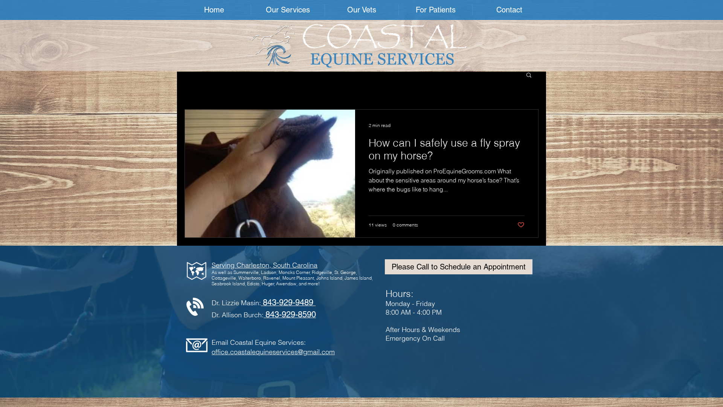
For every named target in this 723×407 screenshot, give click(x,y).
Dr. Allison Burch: (264, 315)
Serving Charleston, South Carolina (264, 265)
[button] (288, 10)
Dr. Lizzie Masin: (262, 302)
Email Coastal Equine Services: (259, 342)
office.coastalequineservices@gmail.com (273, 351)
